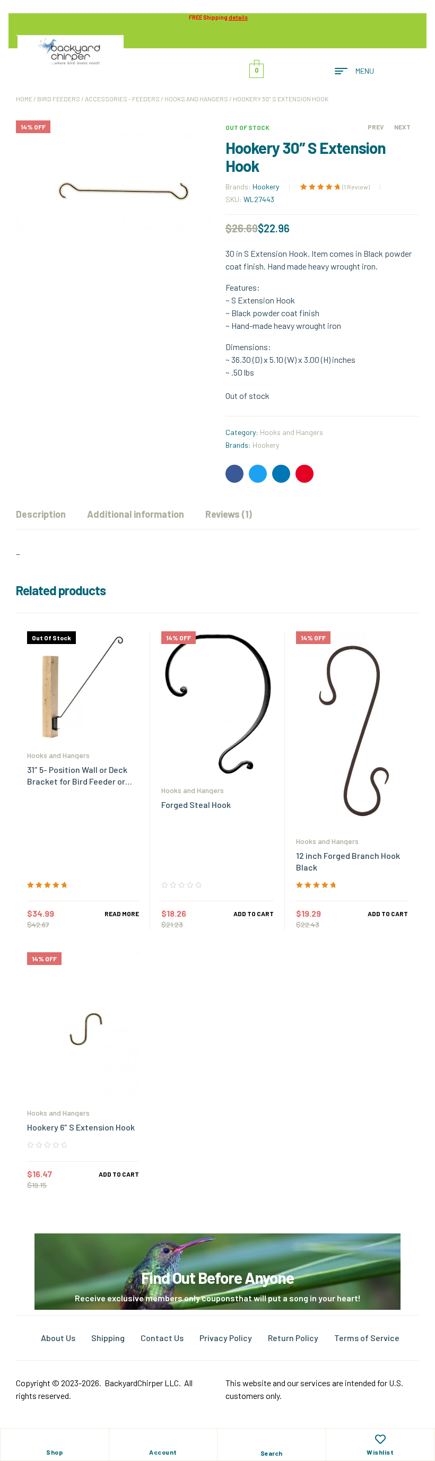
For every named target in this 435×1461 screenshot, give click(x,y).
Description (41, 514)
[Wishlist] (380, 1439)
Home (24, 98)
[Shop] (54, 1439)
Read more (122, 913)
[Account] (163, 1439)
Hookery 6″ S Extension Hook (81, 1127)
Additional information (135, 514)
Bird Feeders (58, 98)
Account (163, 1452)
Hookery (266, 186)
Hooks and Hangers (196, 98)
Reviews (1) (228, 514)
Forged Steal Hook (196, 804)
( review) (356, 186)
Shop (54, 1452)
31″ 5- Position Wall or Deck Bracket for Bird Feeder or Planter (77, 781)
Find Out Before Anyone (217, 1277)
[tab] (41, 514)
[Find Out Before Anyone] (217, 1248)
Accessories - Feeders (122, 98)
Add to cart (253, 913)
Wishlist (380, 1452)
